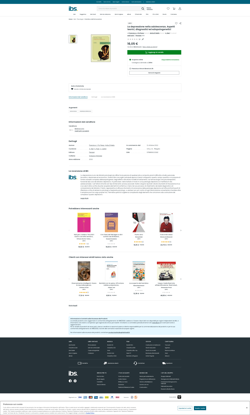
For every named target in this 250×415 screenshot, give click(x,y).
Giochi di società (151, 350)
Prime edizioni (92, 345)
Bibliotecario (138, 47)
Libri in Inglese (73, 353)
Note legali (73, 306)
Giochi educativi (151, 348)
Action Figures (150, 356)
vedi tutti (130, 36)
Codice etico (143, 387)
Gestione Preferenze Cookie (126, 387)
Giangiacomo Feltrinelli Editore (170, 379)
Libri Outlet (72, 350)
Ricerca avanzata (150, 8)
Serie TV (128, 353)
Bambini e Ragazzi (132, 356)
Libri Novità (72, 345)
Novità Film (129, 345)
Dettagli (94, 97)
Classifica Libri (73, 348)
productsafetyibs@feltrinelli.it (119, 332)
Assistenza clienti (150, 2)
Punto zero (139, 235)
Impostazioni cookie (185, 408)
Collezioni (91, 353)
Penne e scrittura (170, 350)
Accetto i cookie (200, 408)
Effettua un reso (122, 382)
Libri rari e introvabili (94, 348)
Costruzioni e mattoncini (153, 345)
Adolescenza (73, 111)
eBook (70, 356)
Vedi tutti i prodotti (82, 131)
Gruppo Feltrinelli (166, 376)
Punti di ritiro (107, 2)
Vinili (108, 350)
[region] (125, 408)
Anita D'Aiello (154, 33)
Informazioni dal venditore (78, 97)
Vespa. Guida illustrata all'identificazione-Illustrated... (166, 284)
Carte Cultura (125, 2)
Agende (167, 348)
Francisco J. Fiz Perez (136, 33)
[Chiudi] (247, 408)
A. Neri (167, 33)
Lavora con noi (144, 384)
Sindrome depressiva (85, 111)
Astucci (167, 356)
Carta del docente (136, 2)
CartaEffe (98, 2)
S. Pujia (96, 149)
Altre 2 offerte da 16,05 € (150, 47)
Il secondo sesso (166, 235)
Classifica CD (111, 348)
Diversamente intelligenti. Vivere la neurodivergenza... (84, 284)
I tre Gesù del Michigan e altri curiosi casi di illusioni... (111, 236)
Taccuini (167, 345)
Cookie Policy (90, 413)
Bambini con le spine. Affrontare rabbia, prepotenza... (111, 284)
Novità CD (110, 345)
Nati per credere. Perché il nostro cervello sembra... (84, 236)
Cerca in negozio (154, 73)
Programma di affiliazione (147, 379)
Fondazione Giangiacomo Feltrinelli (169, 382)
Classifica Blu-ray (131, 350)
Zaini (166, 353)
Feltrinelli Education (166, 386)
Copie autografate (93, 350)
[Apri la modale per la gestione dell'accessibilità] (179, 397)
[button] (142, 8)
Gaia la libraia (101, 384)
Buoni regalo (116, 2)
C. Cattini (103, 149)
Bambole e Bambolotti (152, 353)
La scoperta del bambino (138, 283)
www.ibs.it (155, 323)
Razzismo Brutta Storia (168, 389)
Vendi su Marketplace (146, 382)
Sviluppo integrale (95, 156)
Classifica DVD (130, 348)
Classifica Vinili (111, 356)
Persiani (138, 36)
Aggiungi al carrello (155, 52)
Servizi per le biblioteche (147, 376)
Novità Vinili (110, 353)
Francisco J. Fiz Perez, (97, 145)
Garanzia (121, 384)
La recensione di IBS (108, 97)
